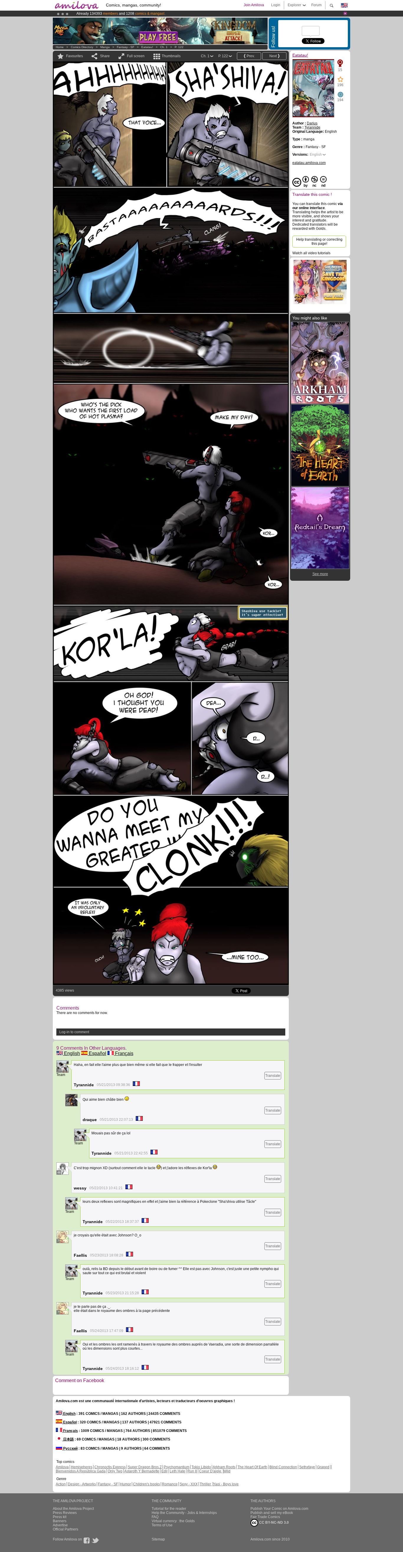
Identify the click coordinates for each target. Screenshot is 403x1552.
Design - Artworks (82, 1484)
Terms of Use (162, 1525)
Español (97, 1053)
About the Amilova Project (73, 1509)
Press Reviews (65, 1513)
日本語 (68, 1439)
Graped (323, 1467)
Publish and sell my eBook (271, 1513)
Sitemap (158, 1539)
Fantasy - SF (125, 47)
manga (105, 47)
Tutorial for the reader (169, 1509)
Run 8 (192, 1471)
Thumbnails (171, 56)
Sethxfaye (307, 1467)
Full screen (136, 56)
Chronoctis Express (110, 1467)
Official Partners (65, 1529)
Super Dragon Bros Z (145, 1467)
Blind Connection (283, 1467)
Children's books (146, 1484)
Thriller (206, 1484)
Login (275, 5)
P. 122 (179, 47)
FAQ (155, 1517)
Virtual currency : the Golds (173, 1521)
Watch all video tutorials (311, 253)
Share (105, 56)
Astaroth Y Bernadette (141, 1471)
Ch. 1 (164, 47)
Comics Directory (82, 47)
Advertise (60, 1525)
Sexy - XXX (189, 1484)
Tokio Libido (201, 1467)
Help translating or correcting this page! (319, 241)
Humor (125, 1484)
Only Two (115, 1471)
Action (61, 1484)
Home (60, 47)
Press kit (59, 1517)
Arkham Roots (224, 1467)
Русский (70, 1448)
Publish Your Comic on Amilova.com (279, 1509)
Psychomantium (176, 1467)
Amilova (62, 1467)
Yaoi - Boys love (226, 1484)
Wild (226, 1471)
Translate (272, 1076)
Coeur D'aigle (210, 1471)
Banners (59, 1521)
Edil (164, 1471)
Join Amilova (254, 5)
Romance (170, 1484)
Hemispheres (81, 1467)
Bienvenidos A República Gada (81, 1471)
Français (123, 1053)
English (71, 1053)
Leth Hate (177, 1471)
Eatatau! (147, 47)
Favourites (74, 56)
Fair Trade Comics (265, 1517)
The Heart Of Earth (252, 1467)
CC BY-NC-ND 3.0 (273, 1522)
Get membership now (175, 14)
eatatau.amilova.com (309, 163)
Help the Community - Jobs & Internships (184, 1513)
